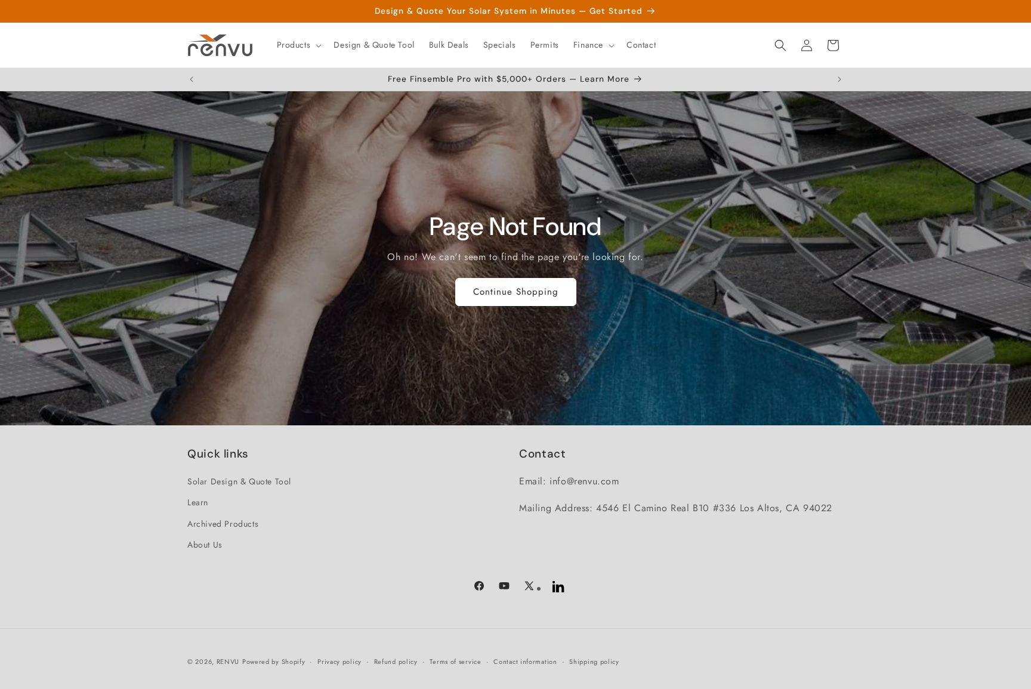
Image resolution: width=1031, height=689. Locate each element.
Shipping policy (594, 661)
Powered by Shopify (273, 661)
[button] (298, 44)
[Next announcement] (839, 79)
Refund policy (396, 661)
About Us (205, 545)
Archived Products (222, 524)
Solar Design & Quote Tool (239, 481)
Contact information (525, 661)
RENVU (228, 661)
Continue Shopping (515, 291)
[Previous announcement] (191, 79)
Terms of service (455, 661)
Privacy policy (339, 661)
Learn (197, 502)
